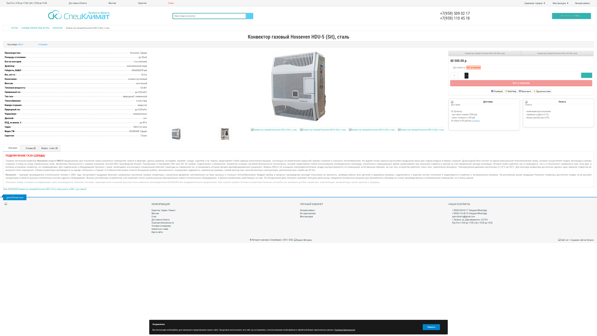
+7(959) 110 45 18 (455, 18)
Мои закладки (306, 216)
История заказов (308, 213)
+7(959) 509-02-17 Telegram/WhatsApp (469, 210)
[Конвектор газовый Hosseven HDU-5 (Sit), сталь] (298, 86)
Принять (431, 327)
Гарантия (142, 3)
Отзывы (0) (31, 148)
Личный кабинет (307, 210)
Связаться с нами (160, 229)
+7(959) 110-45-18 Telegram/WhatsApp (469, 213)
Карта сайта (157, 232)
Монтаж (112, 3)
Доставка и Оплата (77, 3)
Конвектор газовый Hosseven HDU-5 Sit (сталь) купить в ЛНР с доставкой (52, 189)
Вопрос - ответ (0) (50, 148)
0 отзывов (42, 44)
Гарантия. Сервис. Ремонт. (164, 210)
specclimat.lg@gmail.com (463, 216)
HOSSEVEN (13, 189)
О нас (171, 3)
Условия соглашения (161, 226)
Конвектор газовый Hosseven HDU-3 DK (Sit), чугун (485, 53)
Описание (12, 148)
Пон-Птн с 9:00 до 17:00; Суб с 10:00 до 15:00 (26, 3)
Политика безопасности (163, 223)
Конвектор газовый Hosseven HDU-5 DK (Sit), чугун (557, 53)
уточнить (475, 120)
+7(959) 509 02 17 (455, 13)
